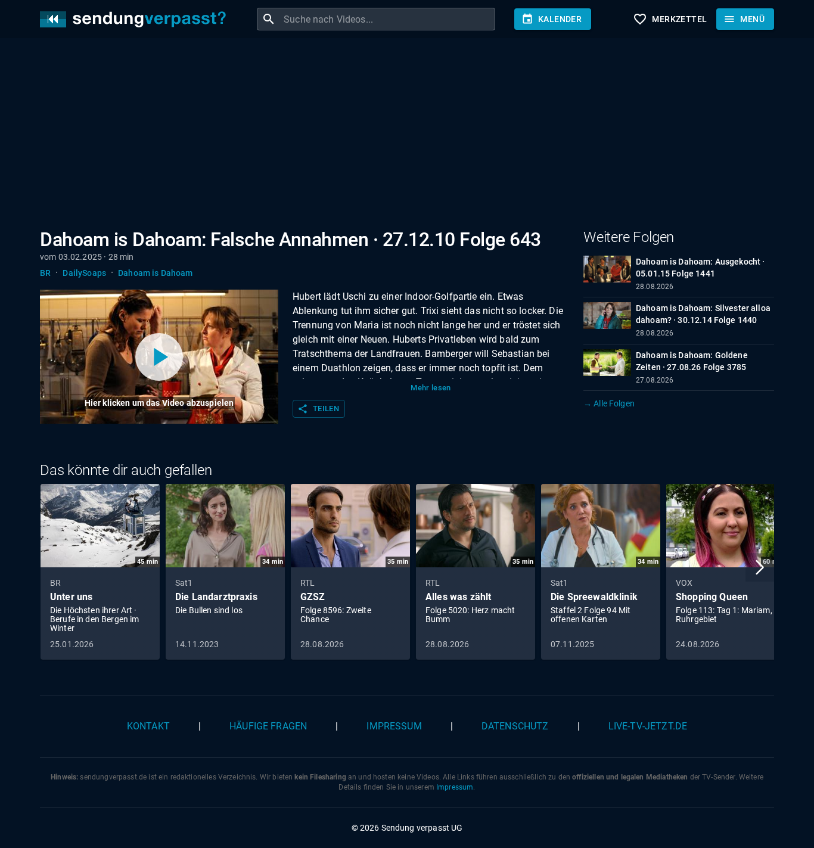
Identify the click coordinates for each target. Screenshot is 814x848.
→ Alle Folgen (609, 403)
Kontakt (148, 726)
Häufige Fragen (268, 726)
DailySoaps (84, 273)
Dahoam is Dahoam (155, 273)
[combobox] (388, 19)
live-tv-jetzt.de (647, 726)
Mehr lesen (431, 387)
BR (45, 273)
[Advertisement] (397, 135)
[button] (759, 567)
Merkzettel (670, 19)
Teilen (318, 408)
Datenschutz (515, 726)
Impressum (393, 726)
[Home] (136, 19)
